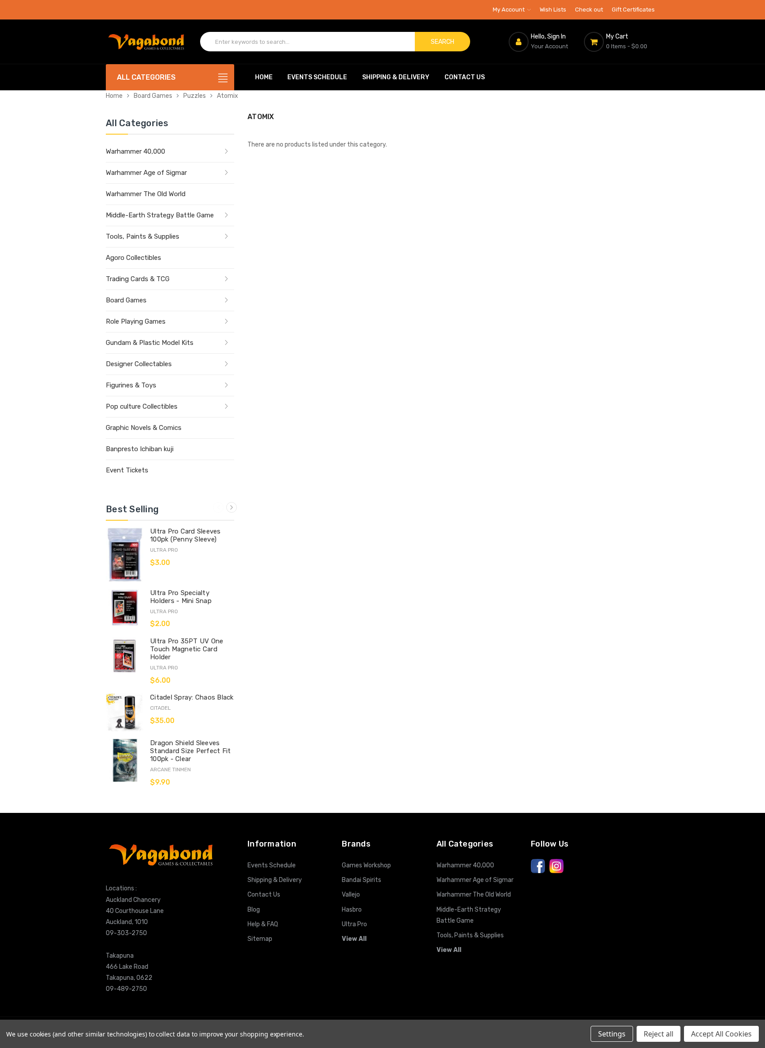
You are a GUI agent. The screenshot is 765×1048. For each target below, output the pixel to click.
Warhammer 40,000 (135, 151)
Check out (589, 9)
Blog (253, 909)
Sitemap (259, 939)
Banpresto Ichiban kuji (140, 449)
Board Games (153, 96)
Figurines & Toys (131, 385)
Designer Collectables (139, 364)
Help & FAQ (262, 924)
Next (231, 507)
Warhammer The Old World (145, 194)
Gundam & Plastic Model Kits (149, 343)
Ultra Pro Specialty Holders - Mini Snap (181, 597)
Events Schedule (317, 77)
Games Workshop (366, 865)
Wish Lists (553, 9)
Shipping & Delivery (395, 77)
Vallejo (351, 894)
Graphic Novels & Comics (144, 428)
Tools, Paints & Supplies (142, 236)
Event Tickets (127, 470)
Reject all (658, 1034)
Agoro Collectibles (133, 258)
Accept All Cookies (721, 1034)
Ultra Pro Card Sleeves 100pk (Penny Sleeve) (185, 535)
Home (264, 77)
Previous (218, 507)
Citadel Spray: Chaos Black (192, 697)
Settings (612, 1034)
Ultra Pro (354, 924)
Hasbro (352, 909)
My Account (509, 9)
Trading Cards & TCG (138, 279)
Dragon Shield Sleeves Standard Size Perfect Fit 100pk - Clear (190, 751)
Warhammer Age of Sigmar (146, 173)
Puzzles (194, 96)
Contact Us (464, 77)
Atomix (227, 96)
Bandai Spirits (361, 880)
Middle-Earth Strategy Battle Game (160, 215)
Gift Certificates (633, 9)
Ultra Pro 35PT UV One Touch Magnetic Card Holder (186, 649)
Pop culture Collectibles (142, 406)
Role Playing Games (136, 321)
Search (442, 42)
